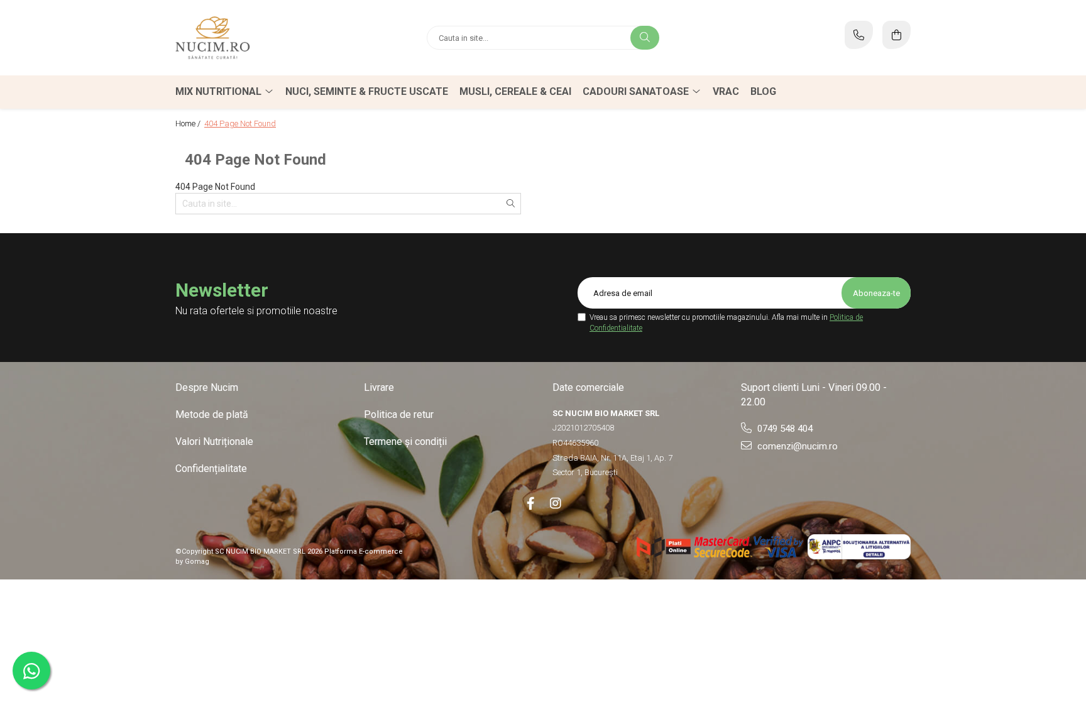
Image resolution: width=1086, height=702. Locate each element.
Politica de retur (399, 414)
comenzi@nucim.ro (796, 446)
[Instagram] (555, 503)
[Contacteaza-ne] (859, 35)
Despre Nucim (206, 387)
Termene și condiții (405, 441)
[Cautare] (644, 38)
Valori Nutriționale (214, 441)
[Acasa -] (253, 38)
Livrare (379, 387)
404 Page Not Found (240, 123)
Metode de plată (211, 414)
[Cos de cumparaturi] (896, 35)
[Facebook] (530, 503)
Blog (763, 91)
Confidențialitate (211, 468)
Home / (188, 123)
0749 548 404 (784, 428)
